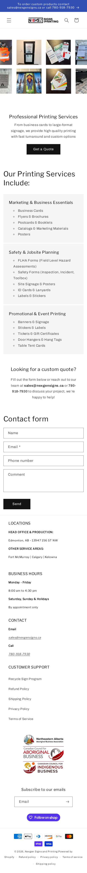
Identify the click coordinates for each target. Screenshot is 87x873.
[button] (9, 20)
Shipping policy (46, 864)
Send (16, 504)
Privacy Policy (18, 709)
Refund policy (27, 857)
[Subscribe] (67, 802)
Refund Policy (18, 689)
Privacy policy (49, 857)
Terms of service (73, 857)
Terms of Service (20, 719)
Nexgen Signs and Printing (41, 851)
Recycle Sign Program (25, 679)
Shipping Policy (19, 699)
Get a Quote (43, 149)
